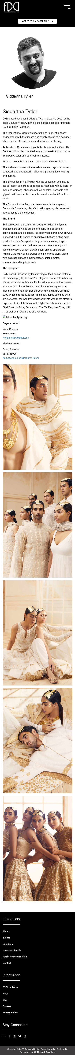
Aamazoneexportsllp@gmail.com (21, 358)
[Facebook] (10, 1036)
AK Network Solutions (44, 1052)
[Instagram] (15, 1036)
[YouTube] (26, 1036)
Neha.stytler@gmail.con (16, 337)
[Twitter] (21, 1036)
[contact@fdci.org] (5, 1036)
